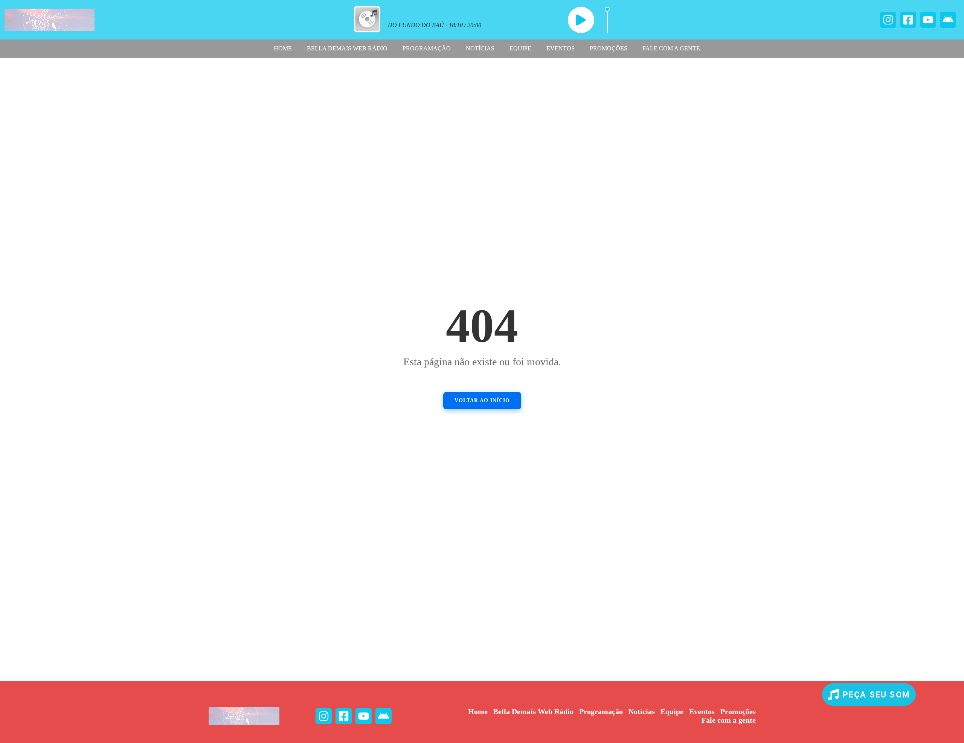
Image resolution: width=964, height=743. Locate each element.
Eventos (560, 48)
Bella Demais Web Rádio (347, 48)
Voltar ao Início (482, 400)
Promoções (608, 48)
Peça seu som (876, 694)
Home (283, 48)
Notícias (480, 48)
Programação (427, 48)
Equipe (520, 48)
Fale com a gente (671, 48)
